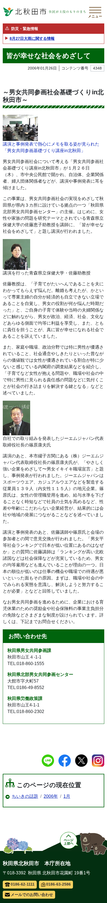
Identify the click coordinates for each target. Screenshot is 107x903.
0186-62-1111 (23, 884)
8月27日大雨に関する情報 (32, 38)
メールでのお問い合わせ (32, 894)
